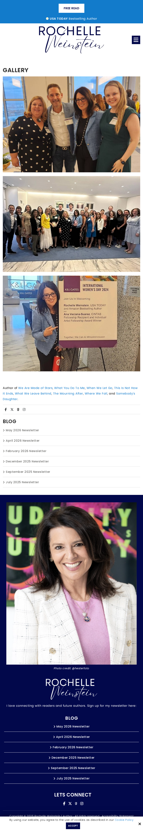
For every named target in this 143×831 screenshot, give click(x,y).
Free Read (72, 8)
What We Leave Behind (33, 393)
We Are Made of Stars (35, 388)
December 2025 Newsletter (27, 461)
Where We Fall (96, 393)
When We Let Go (99, 388)
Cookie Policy (124, 820)
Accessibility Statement (118, 816)
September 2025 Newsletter (28, 472)
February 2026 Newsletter (26, 451)
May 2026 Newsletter (22, 430)
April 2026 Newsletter (23, 440)
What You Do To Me (69, 388)
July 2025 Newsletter (22, 482)
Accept (73, 825)
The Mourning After (68, 393)
